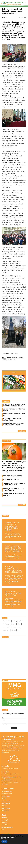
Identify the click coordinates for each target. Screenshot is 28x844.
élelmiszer (13, 630)
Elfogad (4, 841)
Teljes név (4, 722)
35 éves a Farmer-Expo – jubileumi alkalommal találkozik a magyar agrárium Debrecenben (13, 549)
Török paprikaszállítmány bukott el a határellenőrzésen (12, 419)
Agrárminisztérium (6, 621)
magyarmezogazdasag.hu (14, 2)
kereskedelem (6, 624)
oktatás (4, 359)
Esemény (9, 357)
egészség (15, 621)
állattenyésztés (6, 630)
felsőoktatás (14, 357)
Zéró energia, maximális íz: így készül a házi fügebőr (14, 409)
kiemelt (19, 624)
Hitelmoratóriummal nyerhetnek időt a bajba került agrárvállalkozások (13, 424)
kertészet (13, 624)
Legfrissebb (6, 401)
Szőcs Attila (4, 17)
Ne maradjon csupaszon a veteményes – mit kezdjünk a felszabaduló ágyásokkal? (14, 405)
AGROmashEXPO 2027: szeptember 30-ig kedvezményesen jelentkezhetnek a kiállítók (12, 526)
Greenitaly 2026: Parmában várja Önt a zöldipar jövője (13, 593)
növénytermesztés (6, 627)
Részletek (3, 838)
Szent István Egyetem (11, 359)
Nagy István (21, 357)
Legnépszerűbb (6, 441)
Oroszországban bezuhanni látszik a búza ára (14, 414)
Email (3, 718)
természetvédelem (16, 627)
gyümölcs (21, 621)
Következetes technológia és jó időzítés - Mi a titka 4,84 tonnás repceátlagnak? (13, 569)
